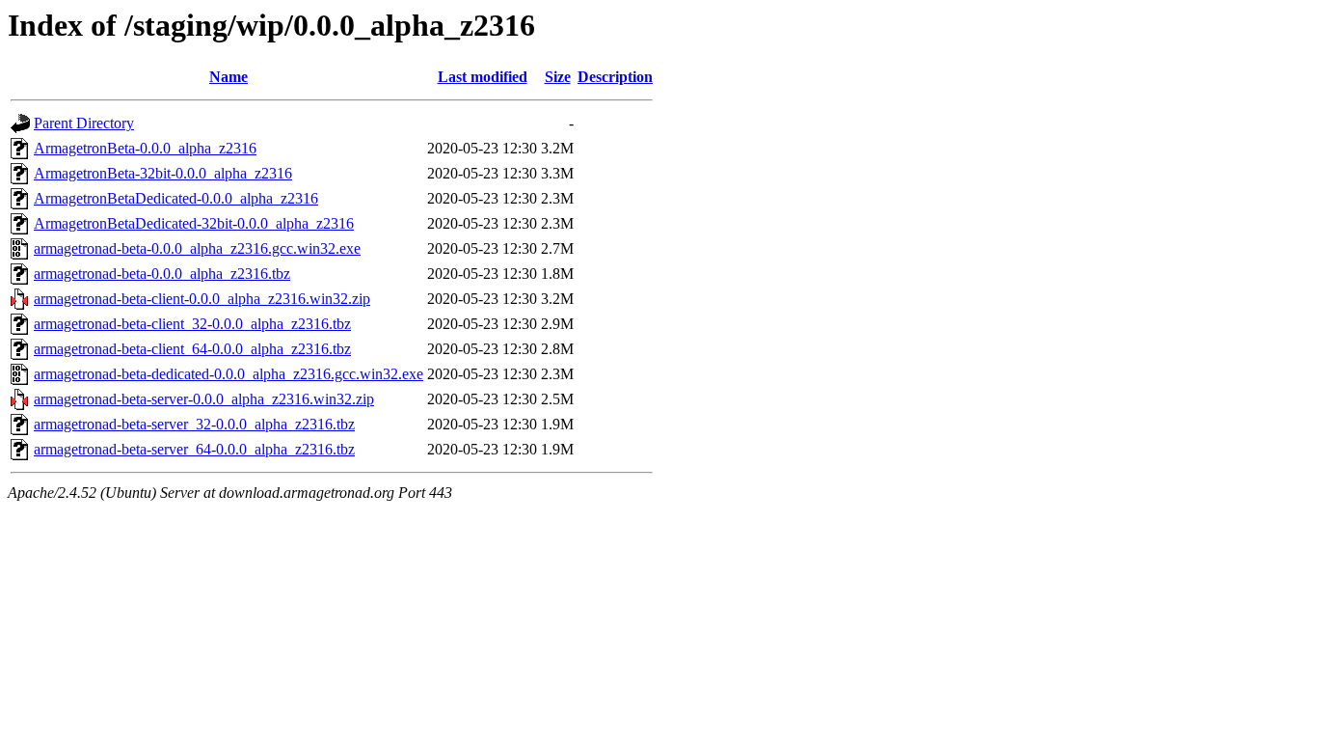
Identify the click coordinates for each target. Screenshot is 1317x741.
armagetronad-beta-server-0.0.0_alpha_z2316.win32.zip (204, 399)
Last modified (482, 77)
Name (228, 77)
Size (558, 77)
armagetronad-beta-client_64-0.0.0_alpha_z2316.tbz (192, 349)
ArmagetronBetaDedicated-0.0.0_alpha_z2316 (176, 198)
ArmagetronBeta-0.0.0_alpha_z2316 (145, 148)
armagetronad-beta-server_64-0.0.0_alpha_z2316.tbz (194, 449)
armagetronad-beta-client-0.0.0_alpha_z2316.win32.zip (202, 298)
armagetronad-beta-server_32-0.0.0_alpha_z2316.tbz (194, 424)
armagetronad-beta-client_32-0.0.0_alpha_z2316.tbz (192, 324)
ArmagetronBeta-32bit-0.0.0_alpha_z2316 (163, 173)
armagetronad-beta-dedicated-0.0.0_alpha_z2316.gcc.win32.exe (228, 374)
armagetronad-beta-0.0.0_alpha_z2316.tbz (162, 273)
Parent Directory (84, 123)
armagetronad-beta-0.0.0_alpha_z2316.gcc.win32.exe (197, 248)
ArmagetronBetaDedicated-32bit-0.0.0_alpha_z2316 (194, 223)
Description (615, 77)
